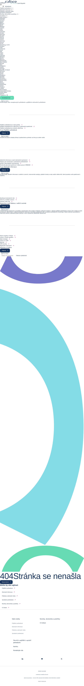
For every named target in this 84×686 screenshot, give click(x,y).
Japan (1, 52)
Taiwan (2, 85)
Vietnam (2, 93)
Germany (2, 40)
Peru (1, 64)
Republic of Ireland (5, 69)
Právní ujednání (42, 671)
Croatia (2, 33)
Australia (2, 19)
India (1, 47)
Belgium (2, 23)
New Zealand (3, 62)
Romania (2, 71)
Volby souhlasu (42, 681)
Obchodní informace (17, 626)
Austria (2, 21)
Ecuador (2, 35)
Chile (1, 29)
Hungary (2, 46)
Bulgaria (2, 26)
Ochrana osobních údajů (42, 674)
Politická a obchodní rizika (18, 630)
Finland (2, 38)
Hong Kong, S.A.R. (5, 44)
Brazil (1, 25)
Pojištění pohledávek (17, 623)
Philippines (3, 66)
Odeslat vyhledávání (21, 255)
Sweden (2, 83)
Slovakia (2, 76)
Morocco (2, 59)
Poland (2, 67)
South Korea (3, 80)
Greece (2, 42)
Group (1, 43)
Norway (2, 63)
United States (3, 92)
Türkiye (2, 88)
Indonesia (2, 48)
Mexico (2, 58)
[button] (5, 6)
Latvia (1, 54)
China (1, 30)
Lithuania (2, 55)
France (2, 39)
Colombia (2, 31)
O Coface (43, 623)
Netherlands (3, 60)
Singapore (2, 75)
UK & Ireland (3, 89)
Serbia (1, 73)
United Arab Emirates (5, 91)
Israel (1, 50)
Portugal (2, 68)
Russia (2, 72)
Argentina (2, 18)
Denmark (2, 34)
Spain (1, 81)
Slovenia (2, 77)
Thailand (2, 87)
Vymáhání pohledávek (17, 633)
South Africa (3, 79)
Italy (1, 51)
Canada (2, 27)
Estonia (2, 37)
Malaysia (2, 56)
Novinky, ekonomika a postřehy (50, 619)
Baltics (1, 22)
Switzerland (3, 84)
